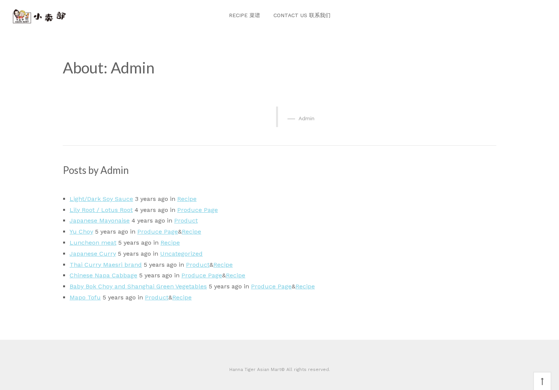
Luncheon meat (93, 242)
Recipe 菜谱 (244, 15)
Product (186, 220)
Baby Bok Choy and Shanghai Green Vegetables (138, 286)
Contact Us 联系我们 (301, 15)
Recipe (187, 198)
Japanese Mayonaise (100, 220)
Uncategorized (181, 253)
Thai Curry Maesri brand (106, 264)
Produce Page (197, 209)
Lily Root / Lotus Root (101, 209)
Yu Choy (81, 231)
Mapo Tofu (85, 297)
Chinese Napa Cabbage (103, 275)
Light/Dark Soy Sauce (101, 198)
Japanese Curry (93, 253)
